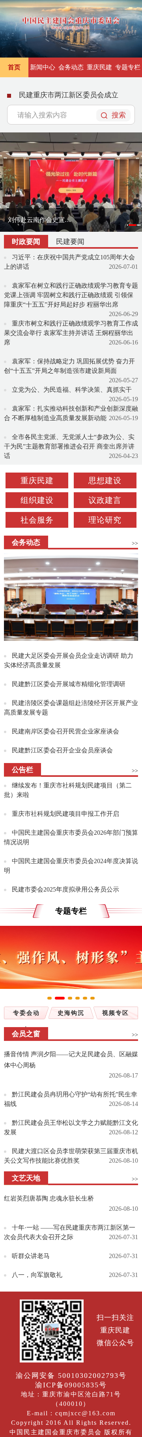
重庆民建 (99, 67)
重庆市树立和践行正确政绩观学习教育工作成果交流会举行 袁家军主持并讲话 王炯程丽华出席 (71, 333)
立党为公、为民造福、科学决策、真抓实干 (72, 389)
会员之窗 (26, 1034)
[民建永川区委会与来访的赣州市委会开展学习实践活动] (71, 597)
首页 (14, 67)
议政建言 (104, 500)
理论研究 (104, 520)
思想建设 (104, 480)
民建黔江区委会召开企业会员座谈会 (62, 750)
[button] (127, 225)
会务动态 (71, 67)
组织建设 (37, 500)
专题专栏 (127, 67)
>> (135, 543)
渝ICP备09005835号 (71, 1385)
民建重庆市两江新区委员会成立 (68, 95)
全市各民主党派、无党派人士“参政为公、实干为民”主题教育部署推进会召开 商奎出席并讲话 (69, 446)
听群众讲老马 (31, 1256)
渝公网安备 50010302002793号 (71, 1375)
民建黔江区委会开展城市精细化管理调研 (68, 684)
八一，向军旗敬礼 (37, 1274)
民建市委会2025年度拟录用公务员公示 (65, 889)
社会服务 (37, 520)
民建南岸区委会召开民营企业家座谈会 (65, 731)
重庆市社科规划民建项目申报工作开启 (65, 813)
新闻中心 (42, 67)
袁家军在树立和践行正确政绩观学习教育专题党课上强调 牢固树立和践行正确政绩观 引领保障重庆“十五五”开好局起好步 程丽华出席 (71, 295)
